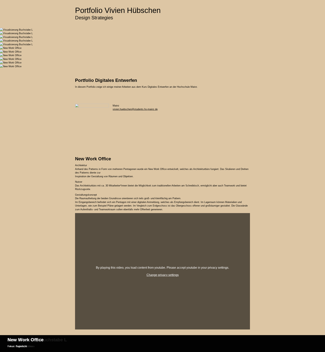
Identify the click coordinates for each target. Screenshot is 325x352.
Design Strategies (94, 17)
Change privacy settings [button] (163, 275)
